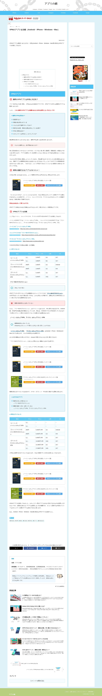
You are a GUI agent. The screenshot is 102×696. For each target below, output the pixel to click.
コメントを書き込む (37, 681)
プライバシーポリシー (82, 691)
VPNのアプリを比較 (29, 81)
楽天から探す (40, 185)
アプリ (35, 520)
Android (25, 520)
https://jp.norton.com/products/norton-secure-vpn (33, 228)
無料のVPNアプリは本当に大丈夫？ (33, 77)
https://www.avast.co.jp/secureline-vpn (33, 241)
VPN (17, 520)
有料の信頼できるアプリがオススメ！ (33, 79)
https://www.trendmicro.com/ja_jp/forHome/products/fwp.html (38, 235)
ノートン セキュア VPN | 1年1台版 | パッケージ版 (37, 180)
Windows (12, 520)
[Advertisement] (37, 35)
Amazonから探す (29, 185)
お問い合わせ (73, 691)
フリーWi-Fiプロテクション (32, 84)
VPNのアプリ (25, 75)
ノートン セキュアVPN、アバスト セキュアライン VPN (39, 86)
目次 (35, 72)
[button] (58, 548)
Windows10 (41, 520)
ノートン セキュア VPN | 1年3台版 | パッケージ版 (37, 362)
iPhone (31, 520)
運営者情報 (90, 691)
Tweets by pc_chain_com (77, 60)
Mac (21, 520)
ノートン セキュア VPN (16, 260)
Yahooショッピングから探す (54, 185)
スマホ (12, 517)
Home (67, 691)
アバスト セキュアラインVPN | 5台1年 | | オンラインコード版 (40, 377)
